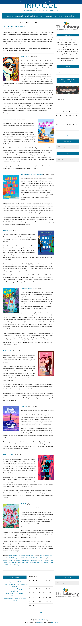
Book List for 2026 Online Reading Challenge (60, 16)
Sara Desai (18, 562)
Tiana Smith (10, 565)
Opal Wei (5, 562)
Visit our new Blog (55, 2)
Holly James (11, 560)
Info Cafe (41, 5)
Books (10, 555)
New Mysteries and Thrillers (14, 582)
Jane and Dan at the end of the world (25, 560)
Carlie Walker (22, 558)
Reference (24, 555)
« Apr (67, 135)
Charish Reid (30, 558)
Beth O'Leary (13, 558)
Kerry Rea (50, 560)
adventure (6, 558)
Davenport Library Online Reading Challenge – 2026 (25, 16)
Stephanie (14, 29)
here (73, 60)
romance (11, 562)
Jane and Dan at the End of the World (32, 174)
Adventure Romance (14, 26)
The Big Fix (24, 56)
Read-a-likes (16, 555)
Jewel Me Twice (7, 230)
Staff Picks (30, 555)
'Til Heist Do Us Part (46, 555)
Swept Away (24, 406)
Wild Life (23, 504)
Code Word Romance (9, 119)
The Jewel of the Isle (27, 288)
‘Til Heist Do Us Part (9, 455)
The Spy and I (7, 351)
